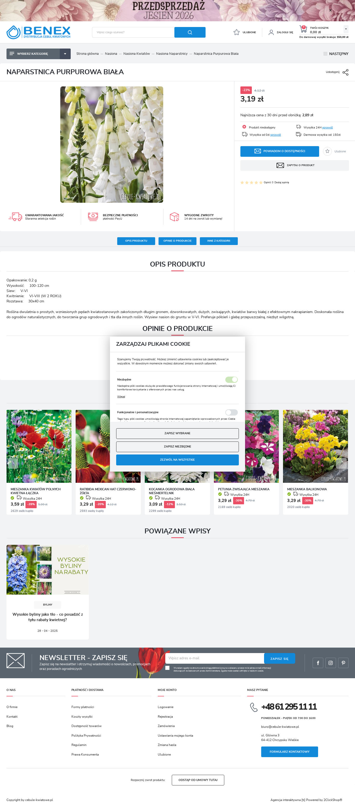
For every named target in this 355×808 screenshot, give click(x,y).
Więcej (121, 396)
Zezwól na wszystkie (177, 459)
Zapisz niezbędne (177, 446)
